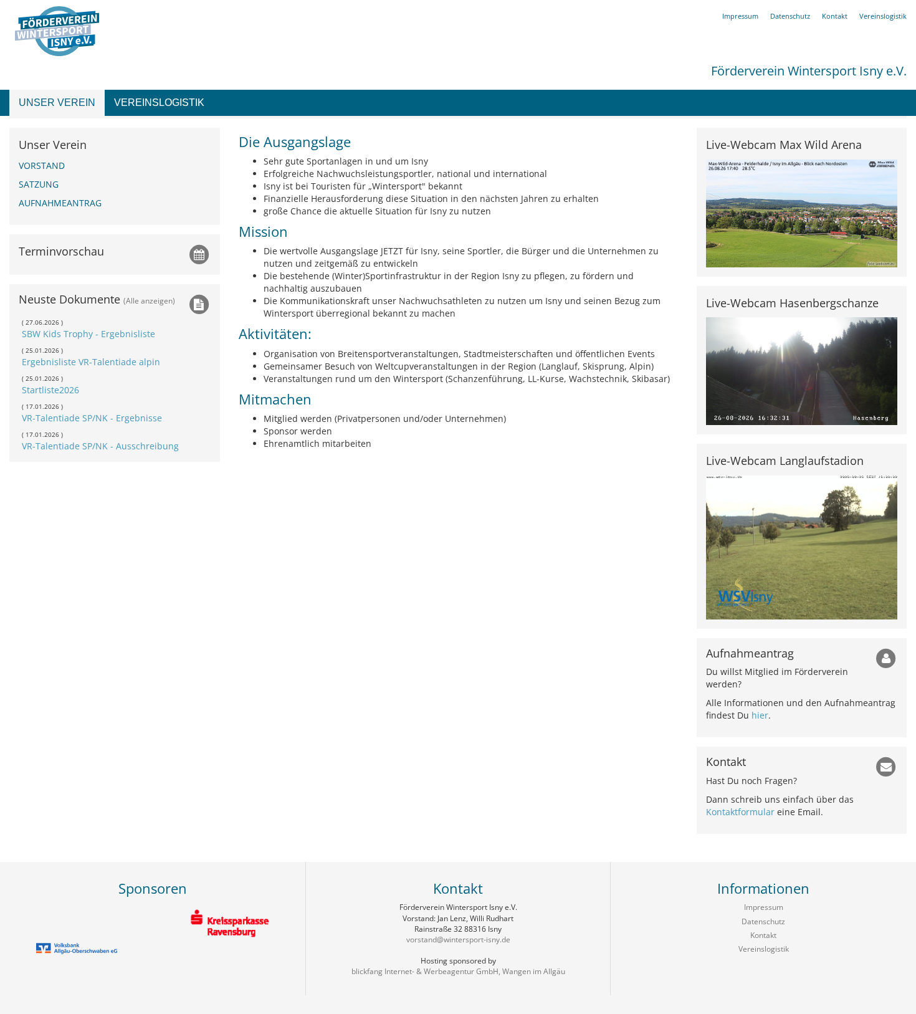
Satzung (39, 184)
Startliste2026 (50, 390)
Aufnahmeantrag (60, 203)
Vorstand (42, 165)
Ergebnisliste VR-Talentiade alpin (91, 362)
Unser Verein (57, 102)
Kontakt (834, 16)
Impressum (740, 16)
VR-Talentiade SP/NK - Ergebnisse (92, 418)
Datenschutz (790, 16)
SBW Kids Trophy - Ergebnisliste (88, 334)
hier (759, 715)
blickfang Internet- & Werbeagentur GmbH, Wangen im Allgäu (458, 971)
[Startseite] (54, 30)
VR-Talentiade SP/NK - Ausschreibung (100, 446)
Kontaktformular (740, 812)
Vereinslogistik (159, 102)
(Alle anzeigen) (149, 300)
